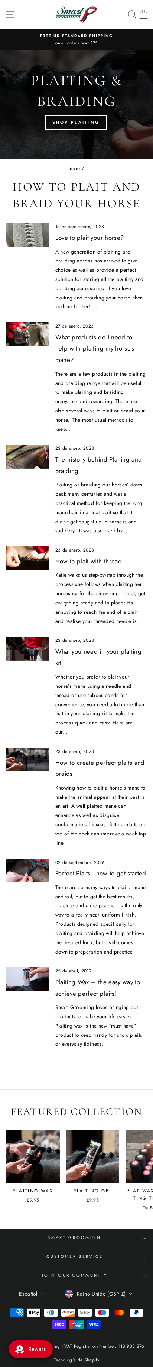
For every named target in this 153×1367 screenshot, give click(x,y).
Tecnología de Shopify (76, 1360)
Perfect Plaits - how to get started (100, 873)
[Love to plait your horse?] (27, 235)
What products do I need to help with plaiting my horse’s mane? (94, 348)
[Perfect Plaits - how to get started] (27, 870)
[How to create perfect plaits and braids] (27, 759)
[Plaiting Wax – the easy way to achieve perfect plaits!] (27, 979)
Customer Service (74, 1256)
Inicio (74, 168)
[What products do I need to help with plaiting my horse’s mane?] (27, 334)
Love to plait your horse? (89, 237)
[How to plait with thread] (27, 558)
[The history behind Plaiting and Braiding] (27, 456)
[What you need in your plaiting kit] (27, 648)
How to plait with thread (88, 561)
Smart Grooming (74, 1237)
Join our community (75, 1275)
